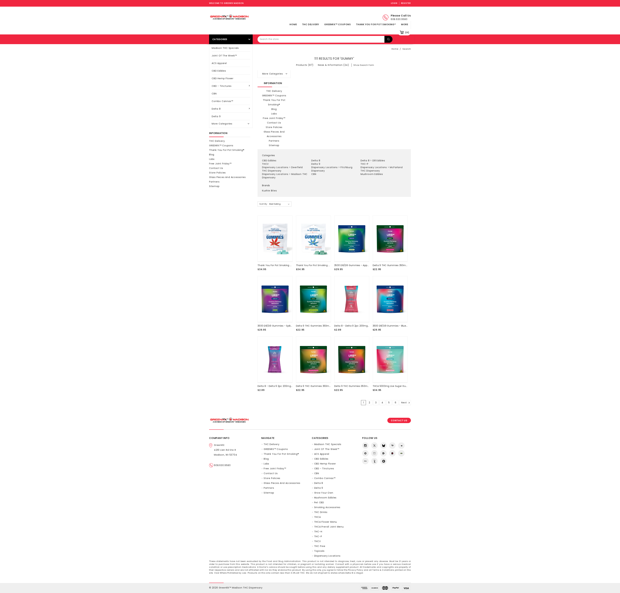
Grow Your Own (323, 492)
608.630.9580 (222, 465)
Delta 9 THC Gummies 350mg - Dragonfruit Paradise (403, 265)
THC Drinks (320, 512)
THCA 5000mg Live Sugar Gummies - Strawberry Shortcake (407, 386)
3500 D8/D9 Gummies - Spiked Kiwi (278, 325)
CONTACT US (399, 420)
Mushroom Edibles (372, 174)
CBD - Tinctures (222, 86)
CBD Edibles (219, 70)
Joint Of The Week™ (224, 55)
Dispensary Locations (275, 167)
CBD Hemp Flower (222, 78)
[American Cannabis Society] (392, 453)
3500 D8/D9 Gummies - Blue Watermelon (397, 325)
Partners (214, 181)
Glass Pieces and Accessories (227, 177)
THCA (317, 517)
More (404, 24)
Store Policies (217, 172)
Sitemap (214, 186)
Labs (212, 159)
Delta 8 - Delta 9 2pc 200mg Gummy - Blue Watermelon (367, 325)
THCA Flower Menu (325, 521)
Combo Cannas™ (222, 101)
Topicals (319, 551)
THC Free (319, 546)
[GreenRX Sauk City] (365, 453)
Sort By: (263, 204)
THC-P (364, 164)
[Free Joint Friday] (401, 453)
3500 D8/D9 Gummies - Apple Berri (354, 265)
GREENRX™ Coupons (337, 24)
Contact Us (216, 168)
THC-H (318, 531)
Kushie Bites (269, 190)
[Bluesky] (383, 445)
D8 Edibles (378, 160)
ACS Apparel (219, 63)
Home (293, 24)
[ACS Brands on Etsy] (374, 461)
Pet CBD (319, 502)
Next (404, 402)
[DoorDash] (392, 445)
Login (394, 3)
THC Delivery (310, 24)
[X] (374, 445)
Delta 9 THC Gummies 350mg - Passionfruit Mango (364, 386)
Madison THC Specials (225, 48)
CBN (214, 93)
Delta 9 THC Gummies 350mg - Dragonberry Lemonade (328, 325)
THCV (265, 164)
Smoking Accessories (327, 507)
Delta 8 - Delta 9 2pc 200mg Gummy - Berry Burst (287, 386)
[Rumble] (383, 453)
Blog (211, 154)
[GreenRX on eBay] (365, 461)
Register (406, 3)
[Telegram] (401, 445)
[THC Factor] (374, 453)
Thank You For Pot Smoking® (376, 24)
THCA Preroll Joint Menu (329, 526)
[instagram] (365, 445)
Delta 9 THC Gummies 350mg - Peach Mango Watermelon (330, 386)
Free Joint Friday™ (220, 163)
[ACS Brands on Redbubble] (383, 461)
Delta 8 (216, 108)
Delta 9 (216, 116)
